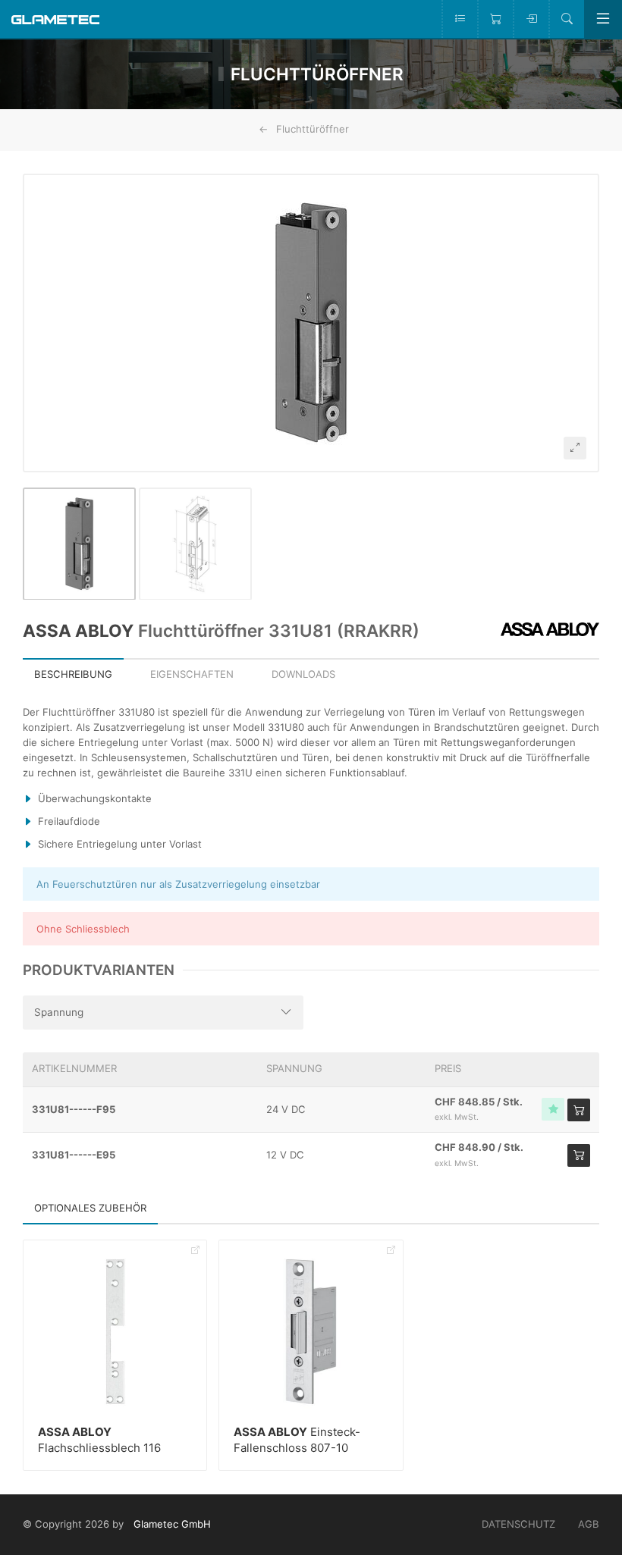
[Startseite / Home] (55, 18)
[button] (311, 323)
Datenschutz (518, 1524)
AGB (588, 1524)
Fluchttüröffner (312, 129)
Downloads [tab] (303, 674)
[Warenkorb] (495, 19)
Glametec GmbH (172, 1524)
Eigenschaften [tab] (192, 674)
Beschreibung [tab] (73, 674)
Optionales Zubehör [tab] (90, 1208)
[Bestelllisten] (459, 19)
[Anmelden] (530, 19)
